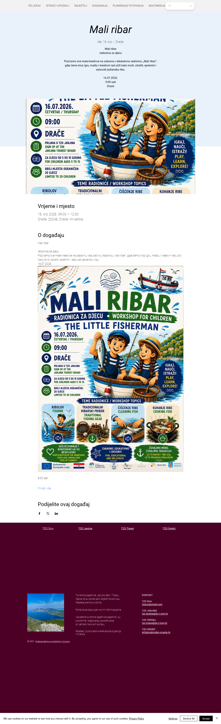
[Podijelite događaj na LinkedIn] (56, 513)
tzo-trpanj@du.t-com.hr (154, 623)
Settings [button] (173, 718)
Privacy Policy (136, 718)
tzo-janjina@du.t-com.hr (155, 613)
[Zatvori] (217, 718)
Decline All (188, 718)
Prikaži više (44, 488)
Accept (206, 718)
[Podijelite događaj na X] (48, 513)
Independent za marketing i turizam (52, 641)
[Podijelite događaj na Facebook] (39, 513)
